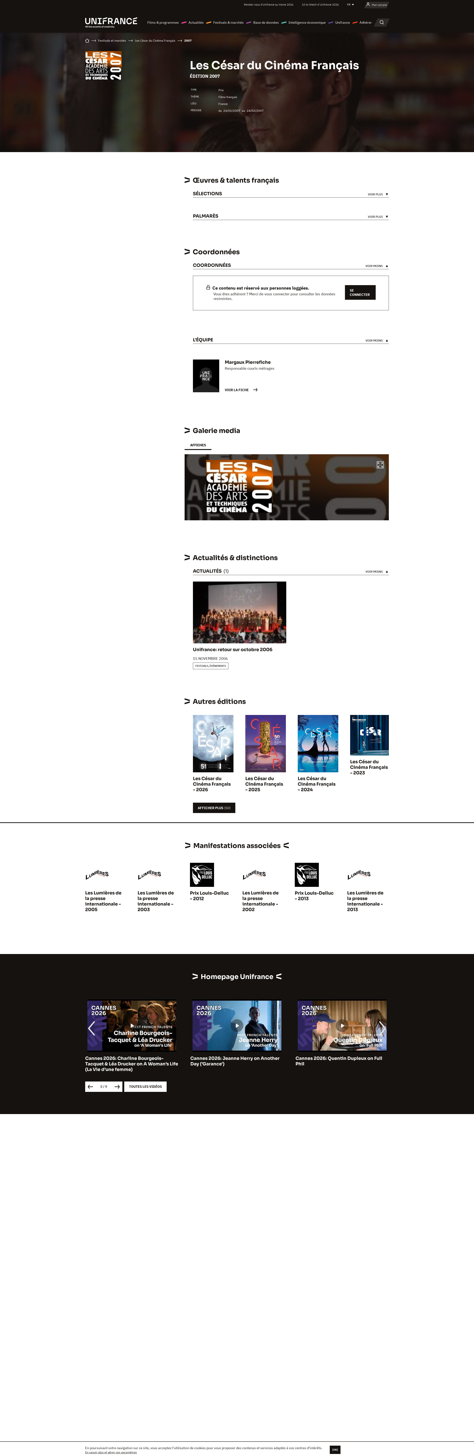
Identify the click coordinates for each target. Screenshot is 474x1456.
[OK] (335, 1449)
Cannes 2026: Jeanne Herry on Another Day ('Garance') (129, 1061)
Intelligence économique (307, 22)
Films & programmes (163, 22)
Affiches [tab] (198, 445)
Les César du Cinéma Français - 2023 (369, 767)
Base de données (266, 22)
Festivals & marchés (228, 22)
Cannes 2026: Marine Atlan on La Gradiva (342, 1058)
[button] (380, 465)
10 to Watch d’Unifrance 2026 (320, 4)
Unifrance (342, 22)
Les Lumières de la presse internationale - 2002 (260, 901)
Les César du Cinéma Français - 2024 (317, 784)
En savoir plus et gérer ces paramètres (111, 1452)
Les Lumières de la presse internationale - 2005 (103, 901)
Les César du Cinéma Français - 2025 (264, 784)
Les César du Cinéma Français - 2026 (212, 784)
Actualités (196, 22)
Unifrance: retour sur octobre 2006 (232, 649)
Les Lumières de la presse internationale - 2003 (156, 901)
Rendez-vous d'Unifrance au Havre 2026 (268, 4)
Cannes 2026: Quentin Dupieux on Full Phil (233, 1061)
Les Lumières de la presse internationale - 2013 (365, 901)
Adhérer (366, 22)
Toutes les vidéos (145, 1086)
